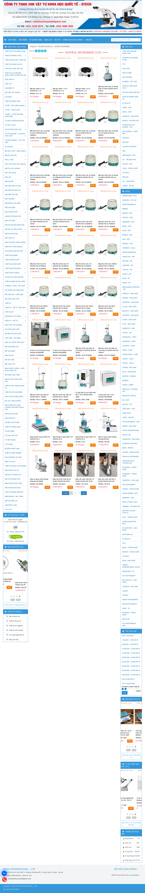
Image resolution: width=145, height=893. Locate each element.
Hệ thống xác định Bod (14, 290)
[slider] (123, 689)
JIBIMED (125, 209)
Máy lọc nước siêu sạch (14, 342)
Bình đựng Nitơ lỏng (13, 483)
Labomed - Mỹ (127, 265)
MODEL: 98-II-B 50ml (60, 226)
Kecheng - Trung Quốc (129, 614)
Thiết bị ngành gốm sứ (130, 98)
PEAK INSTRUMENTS (129, 604)
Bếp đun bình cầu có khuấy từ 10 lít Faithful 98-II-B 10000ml (62, 133)
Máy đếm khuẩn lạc (13, 190)
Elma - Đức (126, 230)
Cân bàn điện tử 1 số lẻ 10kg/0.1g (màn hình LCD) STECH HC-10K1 (130, 733)
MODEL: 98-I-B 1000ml (106, 269)
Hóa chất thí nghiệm (13, 325)
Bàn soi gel (9, 355)
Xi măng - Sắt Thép (129, 81)
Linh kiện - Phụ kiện (13, 338)
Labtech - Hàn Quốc (130, 293)
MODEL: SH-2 (80, 442)
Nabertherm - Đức (129, 196)
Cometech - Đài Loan (130, 480)
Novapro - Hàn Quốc (130, 302)
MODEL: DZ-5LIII (104, 484)
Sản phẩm (23, 40)
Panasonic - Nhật (129, 337)
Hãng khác (126, 413)
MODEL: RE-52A (103, 442)
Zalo (4, 873)
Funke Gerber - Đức (130, 493)
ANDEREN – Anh (128, 498)
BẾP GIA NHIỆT (10, 351)
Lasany (125, 591)
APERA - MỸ (126, 283)
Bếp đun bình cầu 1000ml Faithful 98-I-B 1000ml (107, 265)
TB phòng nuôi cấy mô (14, 251)
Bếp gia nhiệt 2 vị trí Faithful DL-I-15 (37, 90)
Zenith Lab (126, 435)
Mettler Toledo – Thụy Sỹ (129, 512)
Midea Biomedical (129, 252)
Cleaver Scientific (129, 146)
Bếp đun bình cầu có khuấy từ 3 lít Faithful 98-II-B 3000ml (108, 133)
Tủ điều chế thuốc (12, 422)
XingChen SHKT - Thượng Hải (128, 462)
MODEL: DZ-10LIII (82, 484)
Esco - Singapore (129, 372)
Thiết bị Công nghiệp (13, 453)
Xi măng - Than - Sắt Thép (15, 286)
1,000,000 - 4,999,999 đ (130, 640)
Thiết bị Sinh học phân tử (15, 60)
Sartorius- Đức (11, 505)
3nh (123, 151)
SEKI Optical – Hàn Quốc (129, 581)
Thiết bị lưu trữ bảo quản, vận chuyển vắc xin (15, 74)
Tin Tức (57, 40)
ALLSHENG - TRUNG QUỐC (129, 468)
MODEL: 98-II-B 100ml (38, 226)
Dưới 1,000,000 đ (128, 636)
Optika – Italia (128, 363)
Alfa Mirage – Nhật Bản (130, 132)
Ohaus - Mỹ (126, 274)
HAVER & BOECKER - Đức (129, 522)
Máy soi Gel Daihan (12, 168)
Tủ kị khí (8, 509)
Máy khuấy (9, 181)
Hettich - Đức (127, 217)
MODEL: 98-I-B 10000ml (106, 226)
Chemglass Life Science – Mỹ (128, 126)
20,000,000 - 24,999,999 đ (131, 657)
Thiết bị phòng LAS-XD (13, 64)
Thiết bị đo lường (12, 273)
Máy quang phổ (11, 212)
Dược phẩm (127, 73)
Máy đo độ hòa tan (12, 488)
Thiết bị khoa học (15, 621)
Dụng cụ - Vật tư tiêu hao (15, 307)
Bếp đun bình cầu (12, 347)
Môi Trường (127, 77)
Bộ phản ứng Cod (12, 299)
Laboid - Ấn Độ (128, 186)
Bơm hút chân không (13, 247)
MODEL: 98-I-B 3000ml (61, 269)
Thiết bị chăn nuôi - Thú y (130, 87)
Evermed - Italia (128, 248)
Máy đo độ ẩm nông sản (14, 225)
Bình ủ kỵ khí (10, 462)
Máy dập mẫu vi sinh (13, 186)
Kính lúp (8, 84)
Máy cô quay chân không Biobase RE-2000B (39, 480)
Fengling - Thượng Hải (130, 390)
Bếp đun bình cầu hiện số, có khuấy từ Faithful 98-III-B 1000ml (108, 350)
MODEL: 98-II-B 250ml (106, 182)
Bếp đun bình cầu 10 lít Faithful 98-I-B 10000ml (106, 223)
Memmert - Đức (128, 222)
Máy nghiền (9, 199)
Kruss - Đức (127, 112)
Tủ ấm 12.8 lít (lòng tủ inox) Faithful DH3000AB (40, 351)
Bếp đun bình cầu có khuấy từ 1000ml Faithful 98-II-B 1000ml (62, 177)
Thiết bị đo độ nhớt (13, 264)
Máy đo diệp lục (11, 501)
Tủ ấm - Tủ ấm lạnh (12, 110)
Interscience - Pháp (130, 354)
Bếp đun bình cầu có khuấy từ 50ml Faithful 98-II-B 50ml (62, 221)
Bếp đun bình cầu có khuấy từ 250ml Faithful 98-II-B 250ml (108, 177)
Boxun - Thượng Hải (130, 121)
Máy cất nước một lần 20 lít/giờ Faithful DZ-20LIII (62, 480)
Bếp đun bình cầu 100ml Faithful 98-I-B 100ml (84, 307)
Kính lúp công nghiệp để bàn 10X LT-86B (130, 799)
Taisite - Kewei (127, 385)
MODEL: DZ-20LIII (59, 484)
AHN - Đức (126, 239)
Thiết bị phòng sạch (13, 427)
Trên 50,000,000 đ (128, 679)
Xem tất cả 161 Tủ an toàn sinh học (131, 824)
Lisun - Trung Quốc (130, 168)
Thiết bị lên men (11, 255)
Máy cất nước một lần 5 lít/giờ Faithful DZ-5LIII (106, 480)
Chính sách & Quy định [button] (72, 40)
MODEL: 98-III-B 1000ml (106, 355)
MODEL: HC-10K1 (128, 738)
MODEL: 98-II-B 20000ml (39, 138)
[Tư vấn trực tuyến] (15, 519)
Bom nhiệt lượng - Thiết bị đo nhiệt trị (15, 369)
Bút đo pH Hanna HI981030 (14, 583)
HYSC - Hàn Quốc (129, 324)
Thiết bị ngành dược (13, 56)
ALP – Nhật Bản (128, 181)
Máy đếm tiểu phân (12, 375)
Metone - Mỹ (127, 261)
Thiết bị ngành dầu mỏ (14, 492)
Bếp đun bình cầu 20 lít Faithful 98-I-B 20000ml (84, 223)
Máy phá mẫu (10, 207)
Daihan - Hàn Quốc (129, 298)
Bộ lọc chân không (13, 401)
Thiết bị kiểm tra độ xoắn (15, 281)
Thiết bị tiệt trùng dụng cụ (14, 387)
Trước (65, 493)
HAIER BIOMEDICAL (129, 204)
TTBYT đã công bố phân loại (129, 52)
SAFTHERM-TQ (127, 534)
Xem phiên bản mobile (11, 889)
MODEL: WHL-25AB (82, 400)
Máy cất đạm (10, 221)
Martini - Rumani (129, 376)
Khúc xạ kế (9, 312)
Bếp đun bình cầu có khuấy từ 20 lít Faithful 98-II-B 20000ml (40, 133)
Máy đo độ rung (11, 234)
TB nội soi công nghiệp (14, 277)
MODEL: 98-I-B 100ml (83, 311)
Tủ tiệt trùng (10, 440)
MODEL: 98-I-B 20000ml (84, 226)
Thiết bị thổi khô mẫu (13, 392)
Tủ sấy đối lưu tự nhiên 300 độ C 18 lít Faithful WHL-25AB (86, 395)
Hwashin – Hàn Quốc (130, 116)
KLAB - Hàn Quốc (128, 560)
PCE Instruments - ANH (129, 624)
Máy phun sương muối (14, 396)
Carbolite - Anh (128, 328)
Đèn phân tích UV (12, 470)
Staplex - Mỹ (127, 270)
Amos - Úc (126, 608)
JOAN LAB (125, 619)
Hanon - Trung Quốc (130, 489)
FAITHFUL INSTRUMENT (130, 456)
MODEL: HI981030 (11, 585)
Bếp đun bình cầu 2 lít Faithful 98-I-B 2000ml (84, 265)
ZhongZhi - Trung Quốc (129, 475)
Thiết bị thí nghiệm (16, 626)
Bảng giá (48, 40)
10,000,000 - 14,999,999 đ (131, 649)
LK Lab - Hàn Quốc (129, 307)
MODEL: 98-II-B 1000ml (61, 182)
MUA (47, 97)
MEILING (125, 177)
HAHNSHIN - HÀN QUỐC (131, 439)
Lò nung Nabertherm (16, 635)
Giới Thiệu (12, 40)
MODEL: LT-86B (127, 803)
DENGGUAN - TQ (128, 571)
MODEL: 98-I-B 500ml (38, 311)
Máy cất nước (10, 173)
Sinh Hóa (126, 68)
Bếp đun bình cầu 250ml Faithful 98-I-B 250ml (61, 307)
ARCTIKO (125, 142)
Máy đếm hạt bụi (11, 194)
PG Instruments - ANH (131, 422)
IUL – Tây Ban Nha (129, 160)
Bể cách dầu (10, 360)
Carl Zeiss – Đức (128, 409)
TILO (124, 543)
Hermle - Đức (127, 244)
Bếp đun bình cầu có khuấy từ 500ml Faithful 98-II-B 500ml (85, 177)
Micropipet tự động (13, 316)
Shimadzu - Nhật (129, 341)
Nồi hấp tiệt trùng (12, 92)
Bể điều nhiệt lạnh (12, 449)
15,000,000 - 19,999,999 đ (131, 653)
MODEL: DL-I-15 (35, 93)
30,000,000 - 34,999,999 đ (131, 666)
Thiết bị (8, 303)
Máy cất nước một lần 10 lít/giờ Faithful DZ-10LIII (85, 480)
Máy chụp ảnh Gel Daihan (15, 164)
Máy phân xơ (10, 418)
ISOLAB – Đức (127, 164)
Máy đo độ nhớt (11, 414)
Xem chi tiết (45, 83)
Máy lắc (8, 177)
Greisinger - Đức (129, 155)
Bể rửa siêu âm (11, 155)
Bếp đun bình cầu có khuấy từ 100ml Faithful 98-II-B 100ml (40, 221)
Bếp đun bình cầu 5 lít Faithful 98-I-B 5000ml (38, 265)
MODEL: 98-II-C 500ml (61, 400)
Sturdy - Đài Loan (129, 367)
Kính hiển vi (9, 79)
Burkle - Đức (127, 235)
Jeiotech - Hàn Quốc (130, 311)
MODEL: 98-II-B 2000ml (38, 182)
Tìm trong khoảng (128, 683)
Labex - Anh (127, 107)
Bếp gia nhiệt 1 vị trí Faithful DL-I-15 (60, 90)
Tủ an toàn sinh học (13, 129)
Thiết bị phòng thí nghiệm (15, 466)
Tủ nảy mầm (9, 431)
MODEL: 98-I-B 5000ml (38, 269)
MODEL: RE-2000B (36, 484)
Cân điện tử (9, 88)
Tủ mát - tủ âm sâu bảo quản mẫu (14, 115)
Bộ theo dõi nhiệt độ (130, 92)
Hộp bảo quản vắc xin (14, 69)
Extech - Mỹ (127, 333)
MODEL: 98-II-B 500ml (84, 182)
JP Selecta (126, 103)
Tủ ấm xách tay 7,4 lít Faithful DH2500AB (106, 396)
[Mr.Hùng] (15, 537)
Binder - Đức (127, 213)
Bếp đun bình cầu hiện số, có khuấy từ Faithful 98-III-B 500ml (86, 350)
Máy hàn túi (9, 238)
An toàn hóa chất (12, 329)
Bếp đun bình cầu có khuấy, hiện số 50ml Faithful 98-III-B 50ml (108, 88)
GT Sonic (125, 173)
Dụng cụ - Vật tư (11, 321)
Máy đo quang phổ (12, 479)
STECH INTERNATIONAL (130, 430)
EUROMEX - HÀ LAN (129, 200)
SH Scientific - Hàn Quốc (129, 529)
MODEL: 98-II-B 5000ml (84, 138)
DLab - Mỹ (126, 278)
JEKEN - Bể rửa (127, 448)
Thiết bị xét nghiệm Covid (15, 51)
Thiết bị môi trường (13, 268)
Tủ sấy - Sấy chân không (14, 105)
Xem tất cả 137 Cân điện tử (131, 756)
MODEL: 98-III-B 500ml (84, 355)
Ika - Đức (125, 400)
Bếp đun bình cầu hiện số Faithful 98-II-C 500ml (62, 396)
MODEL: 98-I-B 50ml (105, 311)
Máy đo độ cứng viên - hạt (14, 380)
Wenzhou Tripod (129, 396)
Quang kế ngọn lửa (13, 216)
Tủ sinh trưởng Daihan (14, 121)
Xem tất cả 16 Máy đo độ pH (15, 605)
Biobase (125, 380)
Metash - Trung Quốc (131, 552)
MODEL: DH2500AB (59, 355)
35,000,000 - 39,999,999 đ (131, 670)
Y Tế (123, 64)
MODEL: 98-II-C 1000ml (38, 400)
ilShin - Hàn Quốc (129, 320)
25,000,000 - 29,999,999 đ (131, 662)
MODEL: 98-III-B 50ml (106, 93)
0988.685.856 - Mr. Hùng (14, 496)
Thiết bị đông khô (12, 260)
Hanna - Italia (128, 359)
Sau (83, 493)
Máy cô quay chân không (15, 242)
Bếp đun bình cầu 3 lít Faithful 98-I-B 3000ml (61, 265)
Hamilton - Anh (128, 257)
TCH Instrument (128, 576)
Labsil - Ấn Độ (127, 417)
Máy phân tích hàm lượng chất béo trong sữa (14, 407)
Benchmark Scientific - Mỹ (131, 288)
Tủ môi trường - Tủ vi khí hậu (15, 141)
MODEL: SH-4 (35, 442)
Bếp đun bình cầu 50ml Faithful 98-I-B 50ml (106, 307)
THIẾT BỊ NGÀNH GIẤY (12, 101)
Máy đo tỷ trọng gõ (13, 475)
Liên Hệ (89, 40)
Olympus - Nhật (128, 346)
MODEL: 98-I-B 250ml (60, 311)
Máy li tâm (9, 160)
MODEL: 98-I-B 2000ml (84, 269)
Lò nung (8, 97)
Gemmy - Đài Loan (129, 426)
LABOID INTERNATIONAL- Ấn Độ (131, 566)
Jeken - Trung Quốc (130, 547)
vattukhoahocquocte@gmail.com (19, 879)
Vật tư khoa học (14, 616)
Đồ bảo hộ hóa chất (13, 334)
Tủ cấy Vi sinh (10, 125)
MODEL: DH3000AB (37, 355)
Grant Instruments (130, 600)
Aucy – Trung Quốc (130, 517)
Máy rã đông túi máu (13, 457)
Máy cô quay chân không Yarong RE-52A (107, 438)
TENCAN (125, 595)
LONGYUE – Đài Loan (130, 586)
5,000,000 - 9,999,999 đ (130, 644)
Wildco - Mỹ (127, 404)
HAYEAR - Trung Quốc (130, 452)
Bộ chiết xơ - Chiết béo (14, 294)
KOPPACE (125, 138)
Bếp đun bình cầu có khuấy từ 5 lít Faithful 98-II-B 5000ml (85, 133)
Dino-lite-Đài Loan (129, 502)
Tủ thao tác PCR (11, 435)
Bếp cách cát (10, 364)
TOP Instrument (128, 485)
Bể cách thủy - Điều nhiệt (15, 151)
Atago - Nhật (127, 350)
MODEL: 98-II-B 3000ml (106, 138)
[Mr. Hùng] (15, 527)
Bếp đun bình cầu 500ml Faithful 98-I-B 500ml (39, 307)
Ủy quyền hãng (35, 40)
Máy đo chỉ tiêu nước (13, 229)
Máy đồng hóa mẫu (12, 203)
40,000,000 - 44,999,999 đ (131, 675)
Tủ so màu (9, 147)
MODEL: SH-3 (57, 442)
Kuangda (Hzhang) (129, 443)
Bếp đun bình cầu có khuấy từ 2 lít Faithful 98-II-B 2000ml (40, 177)
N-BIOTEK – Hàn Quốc (130, 315)
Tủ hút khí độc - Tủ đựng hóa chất (15, 135)
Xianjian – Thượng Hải (131, 506)
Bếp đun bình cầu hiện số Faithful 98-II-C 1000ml (39, 396)
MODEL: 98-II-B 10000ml (61, 138)
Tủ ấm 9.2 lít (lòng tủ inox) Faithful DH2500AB (62, 351)
